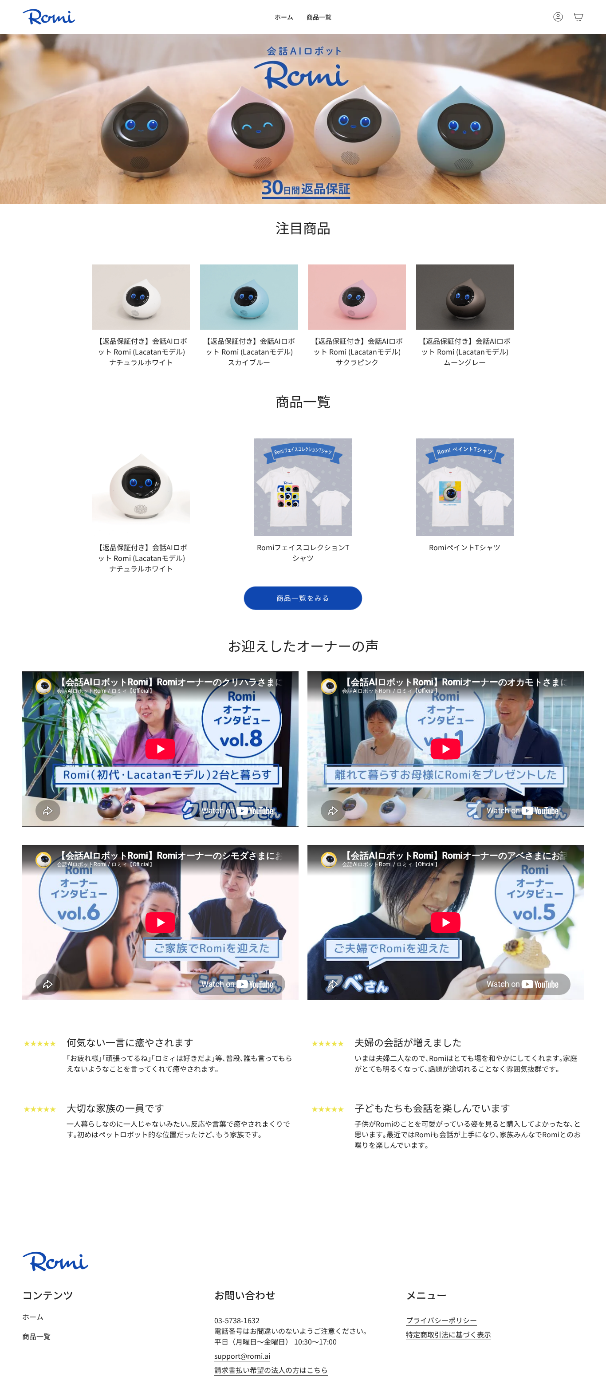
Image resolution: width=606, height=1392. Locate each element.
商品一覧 (36, 1336)
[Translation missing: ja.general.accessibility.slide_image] (303, 119)
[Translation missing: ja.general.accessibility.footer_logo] (55, 1261)
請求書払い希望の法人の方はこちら (271, 1369)
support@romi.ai (242, 1355)
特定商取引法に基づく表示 (448, 1334)
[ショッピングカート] (578, 16)
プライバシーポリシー (441, 1320)
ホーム (32, 1316)
